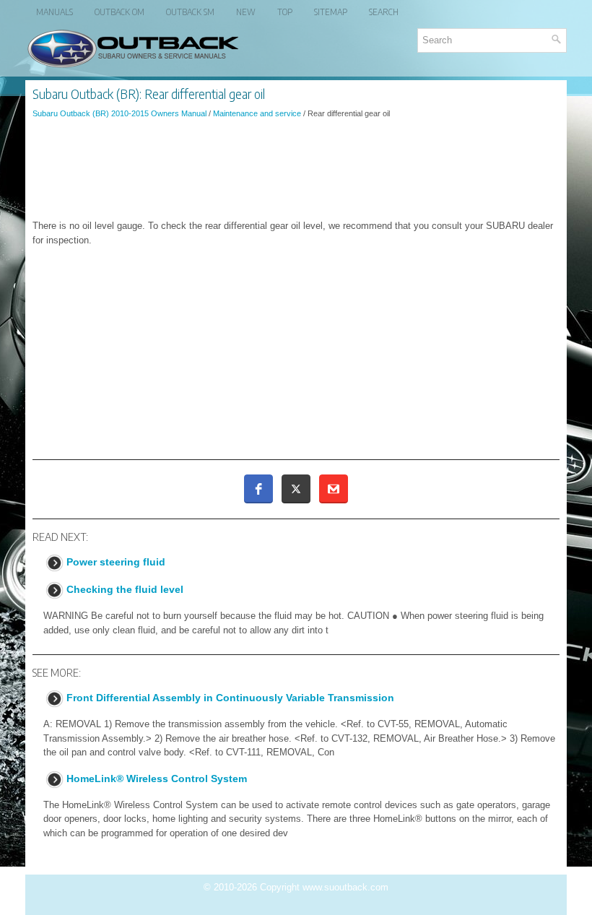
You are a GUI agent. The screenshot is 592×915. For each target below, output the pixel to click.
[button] (258, 488)
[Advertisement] (296, 169)
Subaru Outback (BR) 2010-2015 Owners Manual (119, 113)
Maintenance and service (257, 113)
